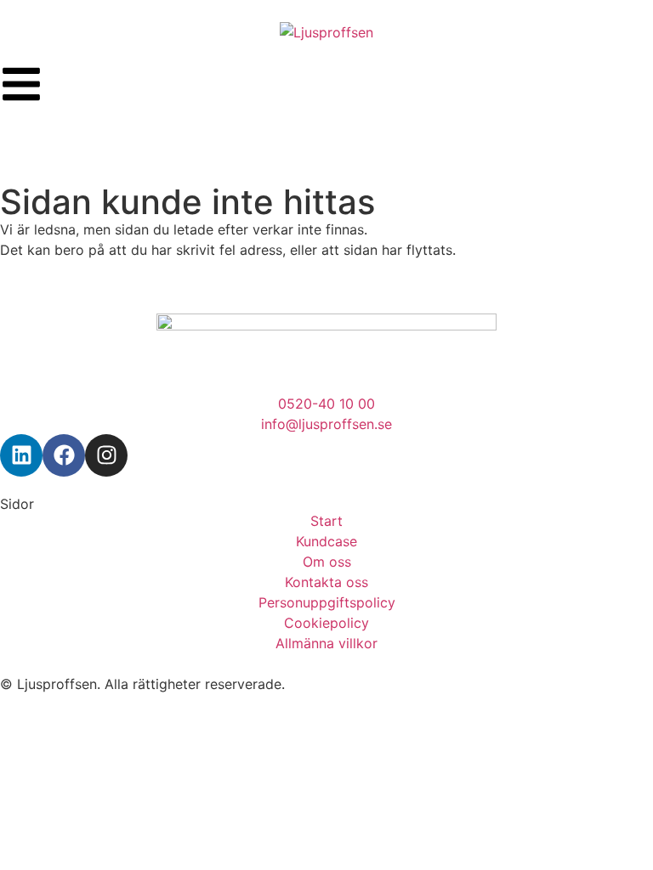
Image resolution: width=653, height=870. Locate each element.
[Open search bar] (326, 138)
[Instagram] (106, 455)
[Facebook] (64, 455)
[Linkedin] (21, 455)
